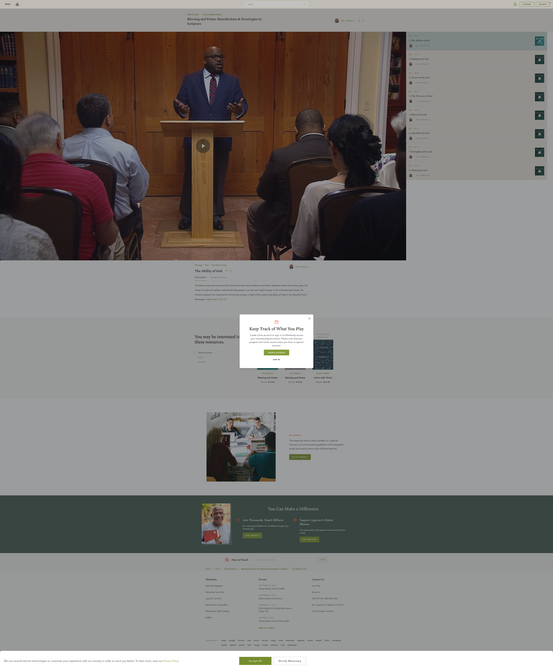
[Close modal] (309, 318)
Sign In (276, 359)
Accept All (255, 660)
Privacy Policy (171, 660)
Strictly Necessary (290, 660)
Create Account (276, 352)
